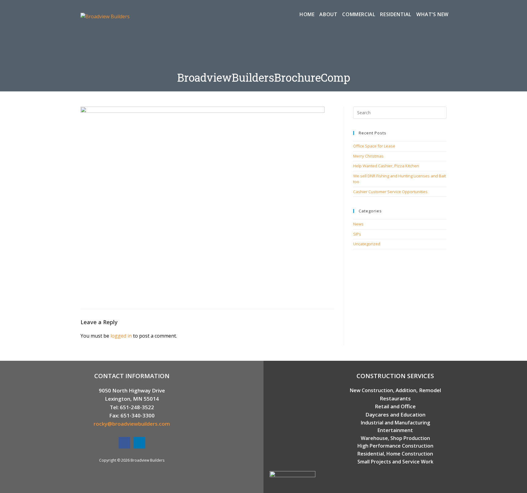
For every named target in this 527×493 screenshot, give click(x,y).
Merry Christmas (368, 156)
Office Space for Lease (374, 146)
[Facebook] (124, 443)
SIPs (357, 234)
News (358, 224)
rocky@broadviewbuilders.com (132, 423)
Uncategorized (366, 243)
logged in (121, 335)
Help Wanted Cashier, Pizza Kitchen (386, 165)
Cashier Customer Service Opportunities (390, 191)
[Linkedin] (139, 443)
